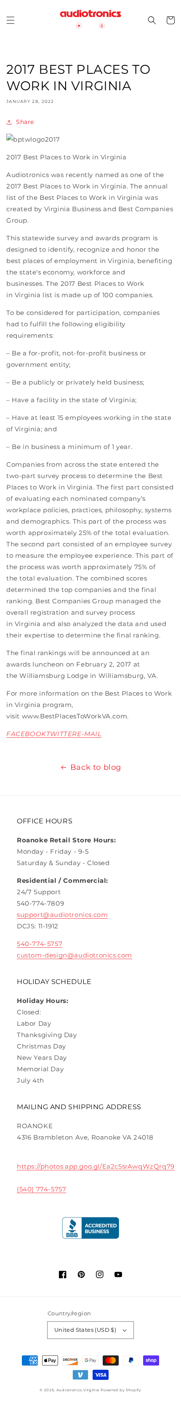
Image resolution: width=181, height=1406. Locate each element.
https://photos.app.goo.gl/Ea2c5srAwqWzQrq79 (96, 1166)
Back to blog (95, 767)
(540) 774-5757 (41, 1189)
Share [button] (25, 122)
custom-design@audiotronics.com (74, 955)
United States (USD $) (85, 1329)
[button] (10, 20)
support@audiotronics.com (62, 915)
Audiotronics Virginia (77, 1390)
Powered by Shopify (121, 1390)
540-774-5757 (39, 944)
